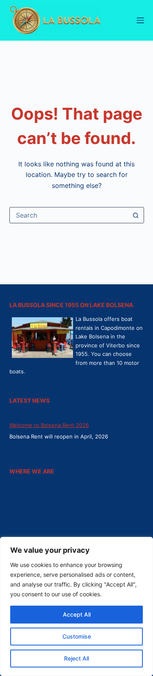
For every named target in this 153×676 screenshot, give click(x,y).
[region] (76, 606)
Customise (76, 636)
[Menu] (140, 20)
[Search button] (136, 215)
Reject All (76, 658)
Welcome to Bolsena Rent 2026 (49, 425)
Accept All (77, 614)
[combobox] (69, 215)
